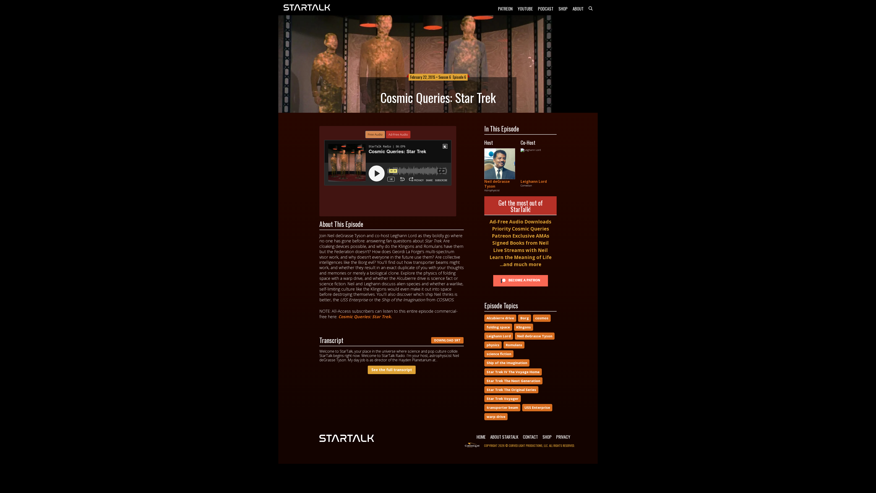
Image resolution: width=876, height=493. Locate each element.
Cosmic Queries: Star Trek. (365, 316)
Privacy (563, 436)
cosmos (541, 318)
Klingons (523, 327)
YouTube (525, 8)
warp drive (496, 416)
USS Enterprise (537, 407)
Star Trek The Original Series (511, 389)
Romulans (514, 345)
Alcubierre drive (500, 318)
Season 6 (444, 77)
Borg (524, 318)
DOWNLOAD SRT (447, 340)
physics (493, 345)
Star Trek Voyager (503, 398)
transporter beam (502, 407)
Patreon (505, 8)
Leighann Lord (534, 181)
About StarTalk (504, 436)
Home (481, 436)
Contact (530, 436)
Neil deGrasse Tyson (497, 184)
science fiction (499, 353)
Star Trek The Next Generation (513, 380)
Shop (563, 8)
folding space (498, 327)
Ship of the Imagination (507, 362)
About (578, 8)
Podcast (545, 8)
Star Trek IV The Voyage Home (513, 372)
